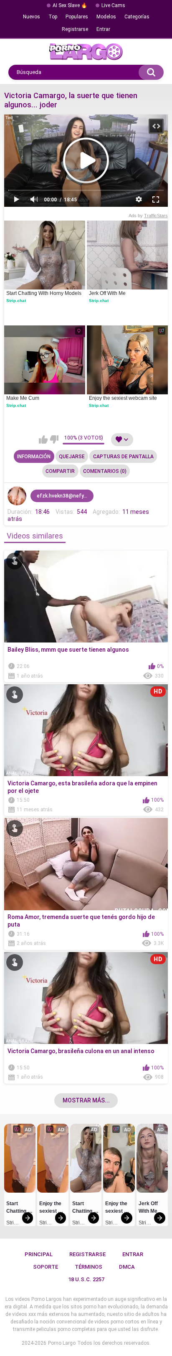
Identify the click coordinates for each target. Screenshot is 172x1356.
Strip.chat (16, 300)
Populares (77, 17)
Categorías (136, 17)
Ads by (148, 215)
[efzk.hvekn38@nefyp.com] (17, 495)
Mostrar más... (86, 1100)
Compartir (60, 471)
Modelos (106, 17)
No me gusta (54, 439)
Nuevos (31, 17)
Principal (39, 1254)
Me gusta (43, 439)
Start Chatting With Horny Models (43, 293)
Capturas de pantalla (123, 457)
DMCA (127, 1267)
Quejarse (72, 457)
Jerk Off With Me (107, 293)
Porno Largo (62, 1343)
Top (52, 17)
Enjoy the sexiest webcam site (123, 398)
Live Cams (113, 5)
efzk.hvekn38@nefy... (62, 496)
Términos (88, 1267)
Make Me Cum (22, 398)
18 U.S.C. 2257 (86, 1279)
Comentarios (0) (104, 471)
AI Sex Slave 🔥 (70, 5)
